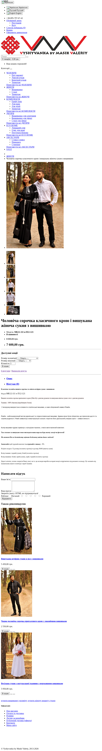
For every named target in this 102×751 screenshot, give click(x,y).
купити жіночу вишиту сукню (41, 700)
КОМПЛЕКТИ (13, 99)
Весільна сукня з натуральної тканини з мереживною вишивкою (32, 683)
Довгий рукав (18, 77)
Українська (22, 7)
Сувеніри (16, 144)
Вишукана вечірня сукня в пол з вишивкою (22, 559)
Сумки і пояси (18, 140)
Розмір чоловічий (9, 358)
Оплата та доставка (15, 713)
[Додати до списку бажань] (11, 569)
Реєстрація (16, 23)
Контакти (10, 723)
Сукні (14, 92)
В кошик (5, 366)
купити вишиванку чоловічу (14, 700)
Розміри (10, 716)
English (18, 13)
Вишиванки (17, 89)
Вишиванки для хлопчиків (24, 116)
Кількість (5, 363)
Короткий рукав (19, 80)
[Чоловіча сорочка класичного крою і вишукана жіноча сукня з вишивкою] (35, 247)
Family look (17, 101)
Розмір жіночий (8, 361)
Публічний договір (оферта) (19, 720)
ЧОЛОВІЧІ (11, 73)
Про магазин (12, 711)
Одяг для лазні (18, 130)
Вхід (14, 25)
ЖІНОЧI (10, 87)
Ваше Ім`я (5, 479)
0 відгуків (5, 371)
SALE (9, 149)
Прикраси (16, 142)
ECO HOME (12, 125)
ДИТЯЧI (10, 113)
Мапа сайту (11, 725)
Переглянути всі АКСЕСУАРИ (20, 147)
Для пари (16, 104)
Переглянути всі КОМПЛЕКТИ (20, 111)
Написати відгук (19, 371)
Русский (19, 10)
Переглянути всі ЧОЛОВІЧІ (19, 85)
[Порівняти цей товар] (14, 569)
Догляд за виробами (15, 718)
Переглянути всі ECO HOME (19, 135)
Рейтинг (5, 496)
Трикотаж (16, 82)
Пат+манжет (17, 75)
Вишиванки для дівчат (22, 118)
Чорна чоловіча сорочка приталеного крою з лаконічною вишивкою (34, 621)
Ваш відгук (6, 491)
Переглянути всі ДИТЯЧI (17, 123)
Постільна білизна (20, 132)
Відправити (6, 499)
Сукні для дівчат (19, 121)
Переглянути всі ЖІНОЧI (17, 97)
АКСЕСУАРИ (12, 137)
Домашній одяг (19, 128)
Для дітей (16, 106)
